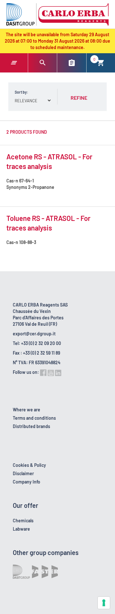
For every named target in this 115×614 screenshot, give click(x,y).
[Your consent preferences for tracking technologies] (104, 603)
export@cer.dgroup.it (34, 333)
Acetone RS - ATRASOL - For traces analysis (49, 161)
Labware (21, 529)
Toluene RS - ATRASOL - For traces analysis (48, 223)
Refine (79, 98)
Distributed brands (31, 426)
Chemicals (23, 520)
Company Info (26, 481)
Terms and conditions (34, 418)
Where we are (26, 409)
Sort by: (21, 92)
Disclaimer (23, 473)
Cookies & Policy (29, 465)
